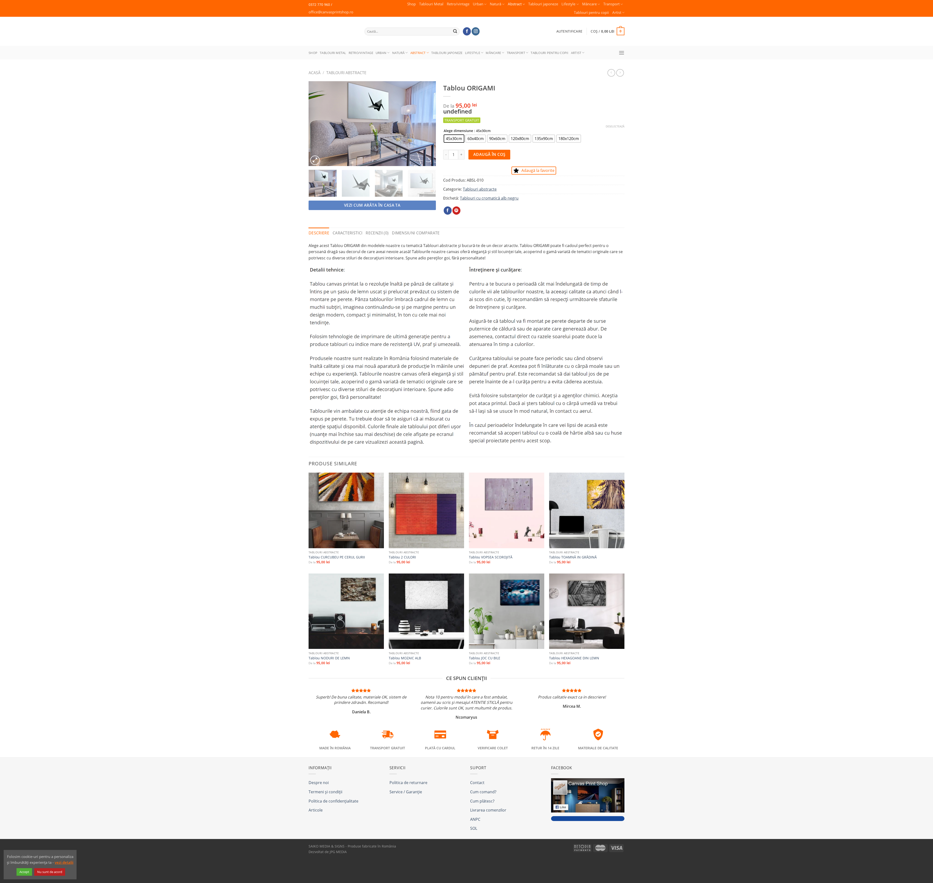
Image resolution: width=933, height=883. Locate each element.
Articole (316, 810)
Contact (477, 782)
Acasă (314, 72)
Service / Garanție (405, 792)
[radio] (454, 138)
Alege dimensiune (458, 130)
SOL (473, 828)
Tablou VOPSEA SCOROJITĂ (490, 557)
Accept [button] (24, 872)
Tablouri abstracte (346, 72)
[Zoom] (315, 160)
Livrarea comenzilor (488, 810)
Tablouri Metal (431, 4)
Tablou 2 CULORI (402, 557)
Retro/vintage (458, 4)
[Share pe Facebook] (448, 210)
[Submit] (455, 31)
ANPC (475, 819)
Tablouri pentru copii (591, 12)
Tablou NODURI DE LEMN (329, 658)
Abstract (515, 4)
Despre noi (319, 782)
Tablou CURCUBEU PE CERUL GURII (337, 557)
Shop (411, 4)
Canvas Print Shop (331, 27)
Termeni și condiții (325, 792)
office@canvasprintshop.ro (331, 12)
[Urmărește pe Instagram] (476, 31)
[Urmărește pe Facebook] (467, 31)
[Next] (427, 123)
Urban (478, 4)
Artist (616, 12)
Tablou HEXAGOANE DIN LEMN (574, 658)
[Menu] (621, 53)
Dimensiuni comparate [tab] (416, 233)
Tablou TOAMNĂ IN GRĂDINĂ (573, 557)
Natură (495, 4)
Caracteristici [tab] (347, 233)
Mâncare (589, 4)
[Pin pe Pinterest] (456, 210)
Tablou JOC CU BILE (484, 658)
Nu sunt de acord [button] (49, 872)
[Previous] (317, 123)
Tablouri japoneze (543, 4)
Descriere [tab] (319, 233)
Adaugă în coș (489, 154)
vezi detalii (64, 862)
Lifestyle (568, 4)
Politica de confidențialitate (333, 801)
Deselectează (615, 126)
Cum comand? (483, 792)
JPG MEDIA (338, 851)
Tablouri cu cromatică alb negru (489, 198)
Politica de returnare (408, 782)
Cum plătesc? (482, 801)
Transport (611, 4)
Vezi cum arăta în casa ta (372, 205)
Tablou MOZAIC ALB (405, 658)
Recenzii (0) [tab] (377, 233)
